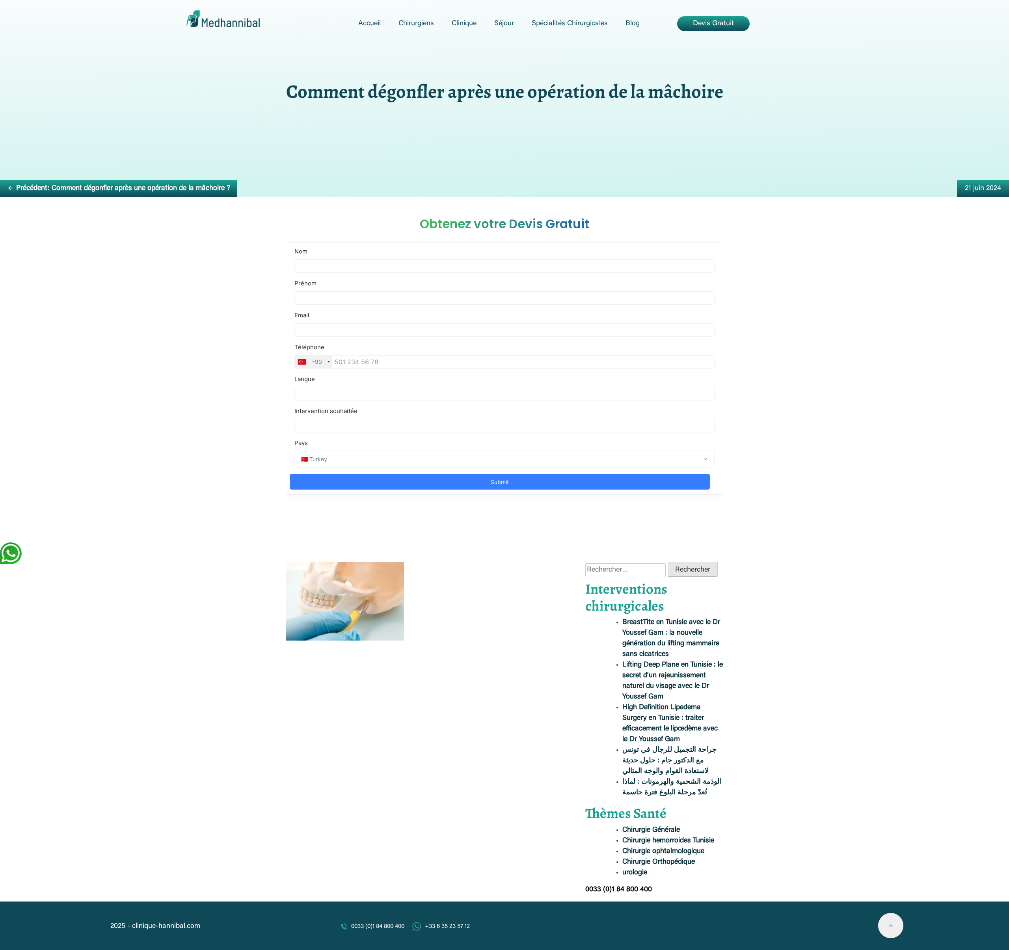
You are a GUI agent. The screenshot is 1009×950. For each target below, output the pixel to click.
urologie (634, 872)
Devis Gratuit (713, 23)
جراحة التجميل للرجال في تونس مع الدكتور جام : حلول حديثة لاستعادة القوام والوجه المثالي (669, 761)
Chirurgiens (416, 23)
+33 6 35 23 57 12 (447, 927)
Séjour (504, 23)
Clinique (464, 23)
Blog (633, 23)
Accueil (369, 23)
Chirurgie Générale (651, 830)
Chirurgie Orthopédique (658, 862)
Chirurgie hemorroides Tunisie (668, 840)
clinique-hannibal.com (166, 926)
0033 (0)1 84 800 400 (377, 927)
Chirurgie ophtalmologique (663, 851)
